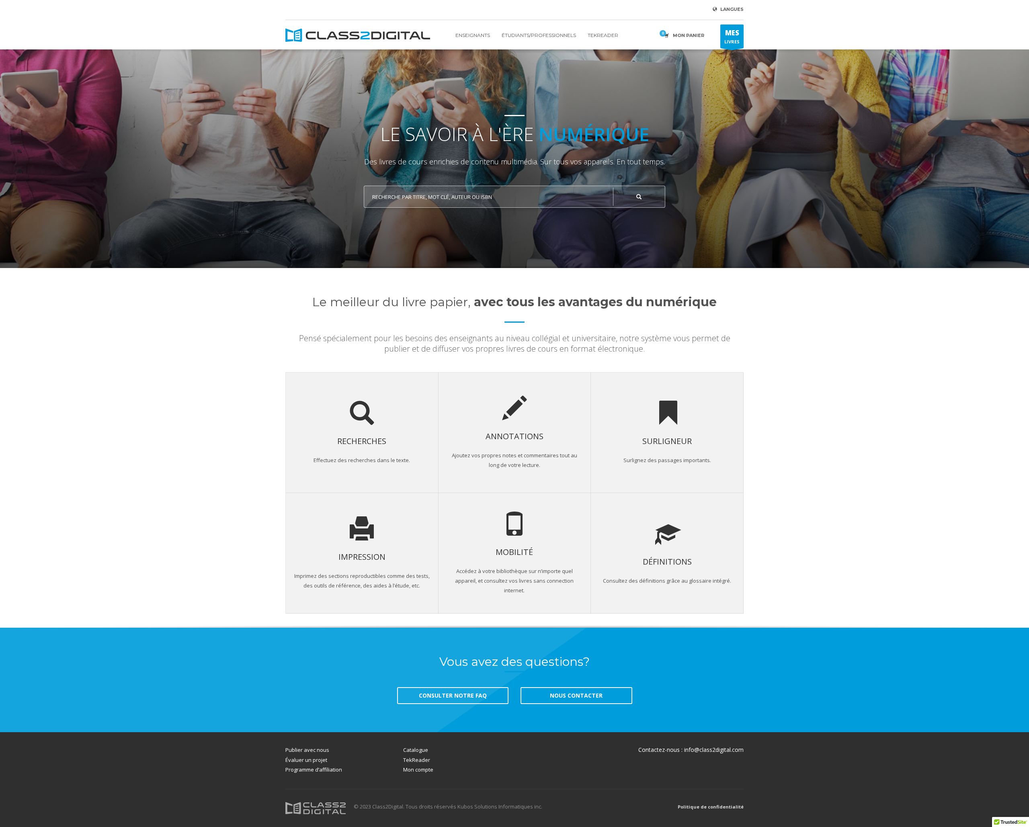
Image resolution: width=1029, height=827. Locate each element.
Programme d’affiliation (313, 769)
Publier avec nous (307, 749)
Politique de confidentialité (711, 807)
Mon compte (418, 769)
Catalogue (415, 749)
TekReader (416, 760)
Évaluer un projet (306, 760)
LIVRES (732, 36)
